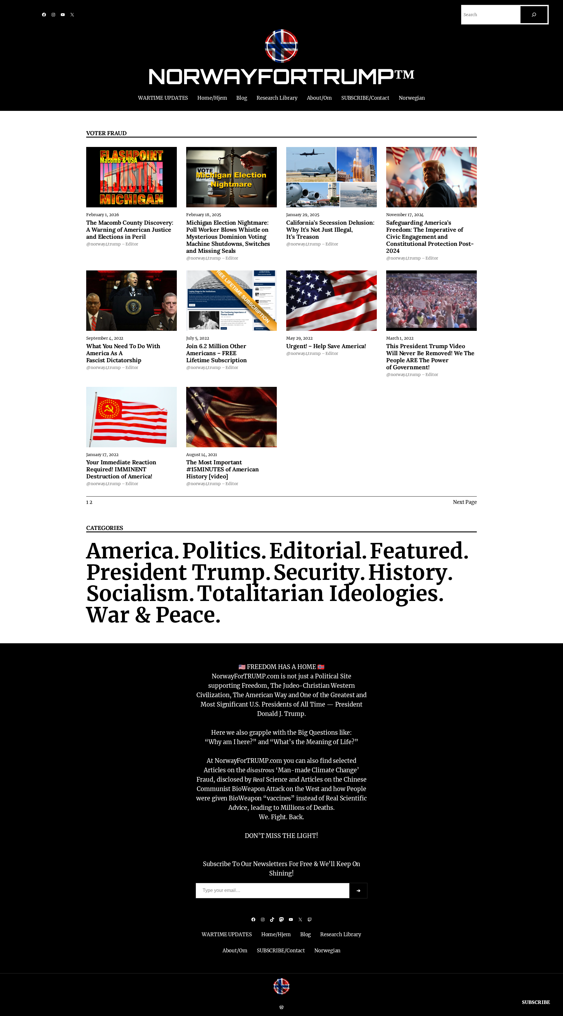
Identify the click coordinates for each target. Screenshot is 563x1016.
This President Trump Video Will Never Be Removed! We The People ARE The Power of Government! (430, 357)
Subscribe (536, 1002)
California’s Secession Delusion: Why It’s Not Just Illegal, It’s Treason (330, 229)
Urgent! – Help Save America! (326, 346)
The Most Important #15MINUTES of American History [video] (222, 469)
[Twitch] (309, 919)
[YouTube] (62, 14)
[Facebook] (44, 14)
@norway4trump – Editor (112, 244)
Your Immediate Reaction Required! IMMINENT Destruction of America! (121, 469)
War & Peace (150, 615)
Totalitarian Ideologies (317, 593)
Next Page (465, 502)
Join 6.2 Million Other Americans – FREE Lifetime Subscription (216, 353)
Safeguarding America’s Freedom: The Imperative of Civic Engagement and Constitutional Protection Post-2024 (430, 236)
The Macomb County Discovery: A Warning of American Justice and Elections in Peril (129, 229)
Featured (416, 551)
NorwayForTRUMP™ (281, 76)
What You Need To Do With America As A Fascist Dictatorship (123, 353)
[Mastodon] (281, 919)
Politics (221, 551)
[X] (72, 14)
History (407, 572)
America (130, 551)
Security (316, 572)
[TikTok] (272, 919)
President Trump (175, 572)
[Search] (533, 14)
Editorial (315, 551)
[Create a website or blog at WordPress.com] (281, 1007)
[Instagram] (53, 14)
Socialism (137, 593)
